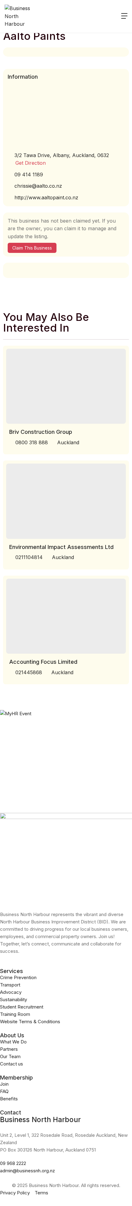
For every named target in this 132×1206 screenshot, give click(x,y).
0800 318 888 (31, 442)
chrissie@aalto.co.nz (38, 186)
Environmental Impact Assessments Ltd (61, 547)
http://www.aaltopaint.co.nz (46, 197)
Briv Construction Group (40, 432)
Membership (16, 1077)
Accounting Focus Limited (43, 662)
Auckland (68, 442)
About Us (12, 1035)
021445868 (28, 672)
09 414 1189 (28, 174)
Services (11, 971)
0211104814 (29, 557)
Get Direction (30, 163)
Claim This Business (32, 247)
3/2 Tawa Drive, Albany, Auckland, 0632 (61, 155)
